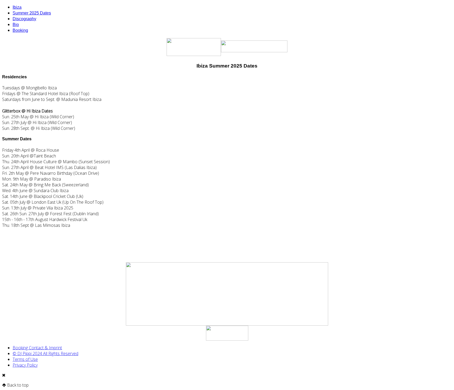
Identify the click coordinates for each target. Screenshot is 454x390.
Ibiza (17, 7)
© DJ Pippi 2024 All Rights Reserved (45, 353)
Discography (24, 19)
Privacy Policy (25, 365)
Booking (20, 30)
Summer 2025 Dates (32, 13)
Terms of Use (25, 359)
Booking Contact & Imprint (37, 348)
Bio (16, 24)
